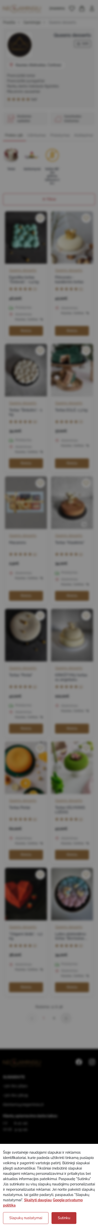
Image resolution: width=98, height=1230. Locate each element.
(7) (35, 289)
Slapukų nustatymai (25, 1218)
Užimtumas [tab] (36, 135)
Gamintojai (32, 22)
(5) (81, 289)
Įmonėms (57, 8)
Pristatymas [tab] (60, 135)
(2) (35, 554)
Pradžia (9, 22)
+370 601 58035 (15, 1095)
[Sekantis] (66, 1018)
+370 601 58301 (15, 1086)
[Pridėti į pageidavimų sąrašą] (40, 218)
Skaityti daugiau (38, 1200)
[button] (72, 9)
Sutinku (64, 1218)
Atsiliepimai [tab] (83, 135)
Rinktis (26, 331)
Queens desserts (22, 270)
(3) (81, 421)
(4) (35, 421)
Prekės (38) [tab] (14, 135)
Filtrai (51, 199)
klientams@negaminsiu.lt (23, 1105)
